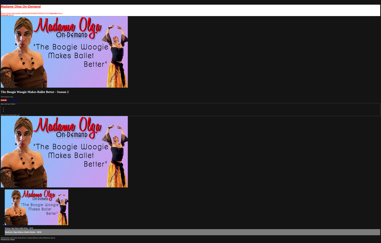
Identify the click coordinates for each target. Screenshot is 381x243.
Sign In (11, 15)
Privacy (24, 238)
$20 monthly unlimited (19, 13)
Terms (20, 238)
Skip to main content (7, 1)
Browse (4, 13)
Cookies (30, 238)
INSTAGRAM (32, 13)
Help (16, 238)
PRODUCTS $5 (43, 13)
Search (9, 13)
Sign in (60, 13)
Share (17, 100)
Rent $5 (4, 100)
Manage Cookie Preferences (42, 238)
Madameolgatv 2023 (7, 238)
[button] (1, 11)
